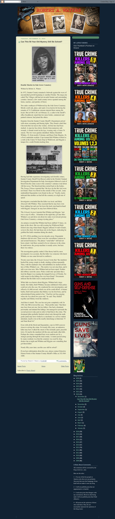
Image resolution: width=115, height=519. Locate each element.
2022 (78, 389)
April (79, 420)
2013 (78, 447)
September (81, 409)
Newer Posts (21, 366)
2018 (78, 434)
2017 (78, 437)
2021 (78, 391)
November (81, 404)
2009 (78, 458)
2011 (78, 453)
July (79, 415)
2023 (78, 386)
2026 (78, 378)
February (81, 425)
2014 (78, 445)
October (80, 407)
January (80, 428)
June (79, 417)
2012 (78, 450)
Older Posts (65, 366)
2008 (78, 461)
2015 (78, 442)
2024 (78, 383)
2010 (78, 455)
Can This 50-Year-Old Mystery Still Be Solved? (41, 42)
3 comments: (62, 361)
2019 (78, 431)
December (81, 396)
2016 (78, 439)
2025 (78, 381)
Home (43, 366)
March (80, 423)
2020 (78, 394)
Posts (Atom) (31, 370)
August (80, 412)
